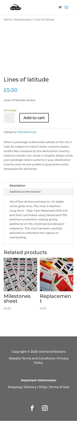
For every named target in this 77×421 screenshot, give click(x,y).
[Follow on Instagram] (44, 408)
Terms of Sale (59, 387)
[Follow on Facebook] (32, 408)
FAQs (43, 387)
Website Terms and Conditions (32, 358)
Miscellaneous (23, 19)
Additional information (25, 191)
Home (7, 19)
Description (17, 185)
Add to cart (34, 117)
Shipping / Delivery (22, 387)
